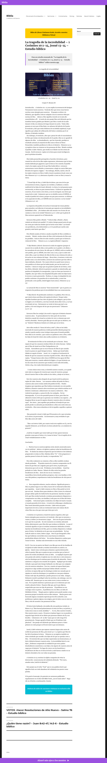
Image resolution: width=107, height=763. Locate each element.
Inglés (98, 16)
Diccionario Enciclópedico (34, 16)
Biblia (5, 2)
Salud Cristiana (89, 16)
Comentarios (63, 16)
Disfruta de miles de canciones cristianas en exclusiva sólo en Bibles (48, 690)
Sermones (50, 16)
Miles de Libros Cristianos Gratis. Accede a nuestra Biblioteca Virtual (48, 33)
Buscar (79, 31)
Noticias (79, 16)
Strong (72, 16)
